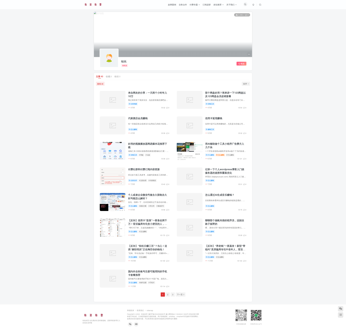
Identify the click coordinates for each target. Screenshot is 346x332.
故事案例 (172, 4)
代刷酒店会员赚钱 (138, 118)
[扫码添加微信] (340, 308)
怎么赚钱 (134, 129)
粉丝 (117, 76)
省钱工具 (211, 104)
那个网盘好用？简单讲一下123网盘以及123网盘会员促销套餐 (225, 94)
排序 (245, 83)
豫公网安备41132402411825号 (177, 314)
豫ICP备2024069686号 (156, 314)
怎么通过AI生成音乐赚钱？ (219, 195)
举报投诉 (130, 310)
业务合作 (183, 4)
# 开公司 (151, 206)
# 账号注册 (142, 282)
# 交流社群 (142, 180)
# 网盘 (141, 155)
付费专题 (194, 4)
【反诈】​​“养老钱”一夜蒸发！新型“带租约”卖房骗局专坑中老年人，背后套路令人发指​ (225, 249)
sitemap (150, 310)
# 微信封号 (160, 206)
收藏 (109, 76)
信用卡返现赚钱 (213, 118)
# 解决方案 (142, 206)
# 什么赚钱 (230, 155)
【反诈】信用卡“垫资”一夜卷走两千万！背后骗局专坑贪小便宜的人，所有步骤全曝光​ (147, 224)
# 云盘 (148, 155)
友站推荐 (217, 4)
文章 (99, 76)
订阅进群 (207, 4)
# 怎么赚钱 (142, 231)
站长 (124, 61)
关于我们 (230, 4)
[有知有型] (93, 315)
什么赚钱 (211, 155)
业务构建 (134, 104)
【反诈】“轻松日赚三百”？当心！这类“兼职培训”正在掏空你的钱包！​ (147, 247)
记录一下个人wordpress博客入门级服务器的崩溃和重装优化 (224, 171)
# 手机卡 (151, 282)
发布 (100, 83)
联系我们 (140, 310)
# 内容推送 (152, 180)
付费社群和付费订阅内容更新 (144, 169)
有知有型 (144, 314)
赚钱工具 (211, 129)
